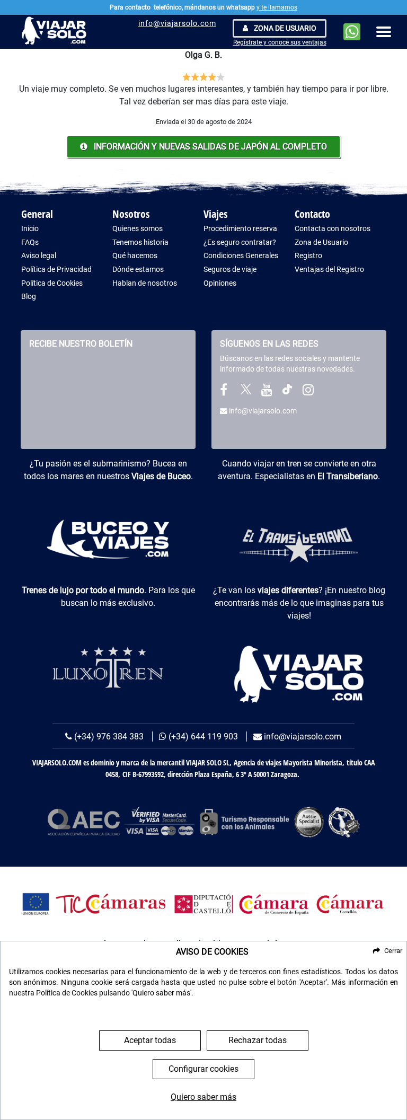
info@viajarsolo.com (177, 23)
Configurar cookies (203, 1069)
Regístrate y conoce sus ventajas (279, 42)
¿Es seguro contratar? (240, 242)
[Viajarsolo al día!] (308, 391)
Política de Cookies (52, 283)
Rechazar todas (257, 1040)
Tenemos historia (140, 242)
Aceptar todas (150, 1040)
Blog (28, 296)
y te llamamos (276, 7)
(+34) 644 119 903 (202, 736)
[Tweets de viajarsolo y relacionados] (246, 391)
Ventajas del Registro (329, 269)
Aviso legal (38, 255)
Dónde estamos (138, 269)
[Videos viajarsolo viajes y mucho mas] (266, 391)
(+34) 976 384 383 (108, 736)
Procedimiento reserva (240, 228)
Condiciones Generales (241, 255)
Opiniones (220, 283)
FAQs (30, 242)
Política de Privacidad (56, 269)
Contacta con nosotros (332, 228)
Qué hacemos (134, 255)
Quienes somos (137, 228)
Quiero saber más (203, 1097)
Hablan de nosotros (144, 283)
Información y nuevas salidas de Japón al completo (209, 147)
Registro (308, 255)
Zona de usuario (284, 28)
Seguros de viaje (230, 269)
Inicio (30, 228)
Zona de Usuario (321, 242)
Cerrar (393, 951)
